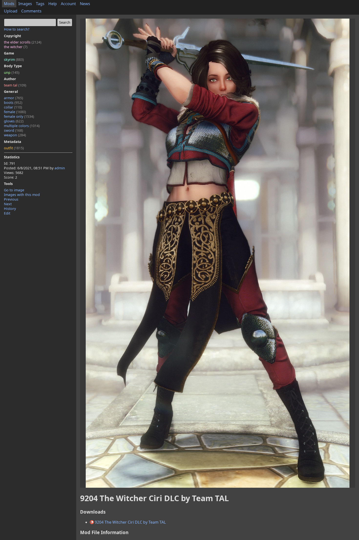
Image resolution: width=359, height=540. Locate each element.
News (85, 3)
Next (8, 204)
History (10, 208)
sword (13, 130)
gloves (13, 121)
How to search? (16, 29)
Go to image (14, 190)
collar (13, 107)
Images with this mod (22, 194)
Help (52, 3)
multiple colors (22, 125)
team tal (15, 85)
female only (19, 116)
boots (13, 102)
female (15, 111)
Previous (11, 199)
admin (59, 168)
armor (13, 98)
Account (68, 3)
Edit (7, 213)
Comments (31, 11)
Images (25, 3)
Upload (10, 11)
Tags (40, 3)
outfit (14, 148)
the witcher (15, 46)
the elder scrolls (22, 42)
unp (11, 72)
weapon (15, 135)
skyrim (14, 59)
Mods (9, 3)
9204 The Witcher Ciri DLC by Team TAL (130, 522)
